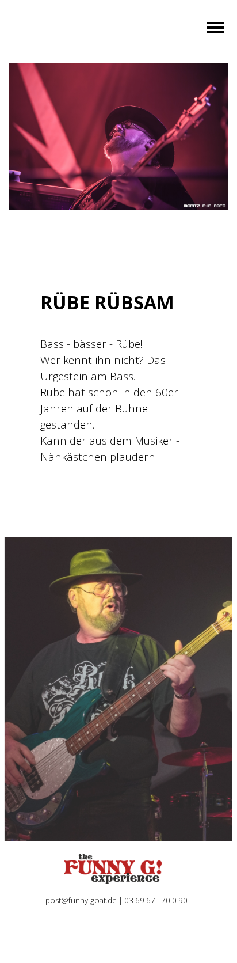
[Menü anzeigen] (215, 27)
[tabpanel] (118, 378)
